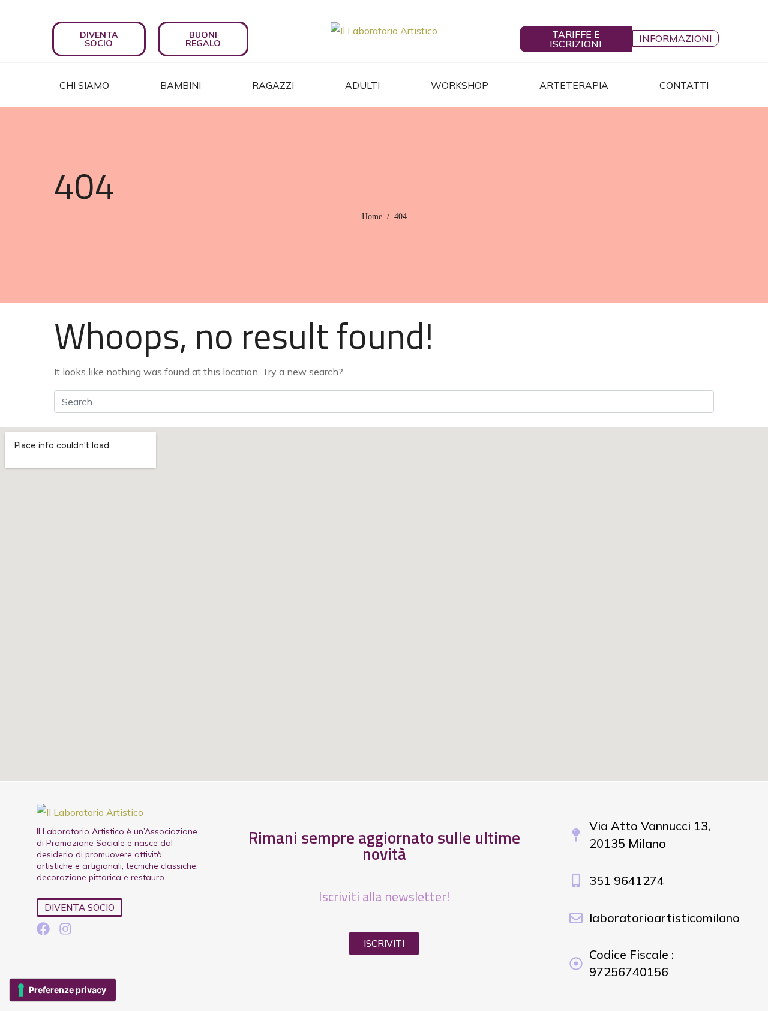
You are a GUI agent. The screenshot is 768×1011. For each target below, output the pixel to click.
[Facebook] (43, 928)
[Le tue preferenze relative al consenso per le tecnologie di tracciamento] (63, 990)
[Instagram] (65, 928)
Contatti (684, 85)
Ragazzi (273, 85)
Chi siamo (84, 85)
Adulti (362, 85)
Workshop (459, 85)
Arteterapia (573, 85)
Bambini (180, 85)
